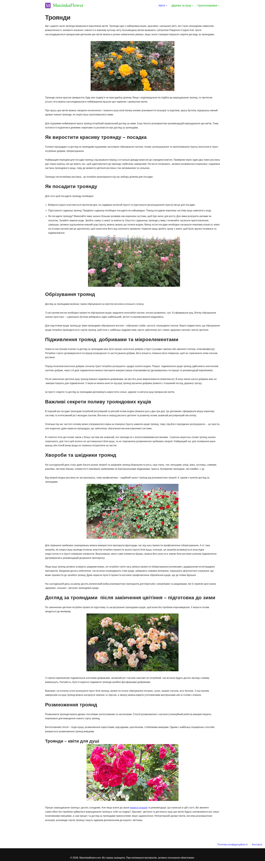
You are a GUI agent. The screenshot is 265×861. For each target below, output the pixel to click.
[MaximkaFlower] (64, 5)
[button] (166, 5)
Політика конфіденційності (232, 844)
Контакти (257, 844)
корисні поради (138, 807)
